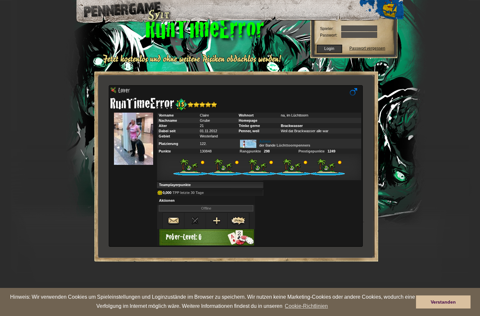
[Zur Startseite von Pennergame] (122, 9)
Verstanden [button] (443, 302)
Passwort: (328, 35)
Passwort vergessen (367, 48)
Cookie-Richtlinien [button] (306, 306)
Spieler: (327, 28)
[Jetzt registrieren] (193, 63)
